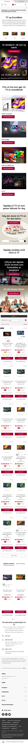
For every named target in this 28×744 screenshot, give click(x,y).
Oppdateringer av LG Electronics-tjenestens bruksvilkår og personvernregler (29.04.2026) (13, 10)
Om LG (20, 726)
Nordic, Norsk (7, 710)
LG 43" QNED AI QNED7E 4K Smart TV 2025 (20, 533)
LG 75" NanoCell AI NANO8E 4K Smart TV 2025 (21, 458)
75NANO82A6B (20, 499)
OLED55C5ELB (6, 384)
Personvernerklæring (6, 722)
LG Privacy (13, 728)
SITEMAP (4, 720)
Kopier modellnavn (10, 346)
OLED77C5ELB (6, 422)
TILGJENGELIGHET (5, 728)
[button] (7, 361)
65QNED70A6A (6, 460)
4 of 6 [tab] (7, 338)
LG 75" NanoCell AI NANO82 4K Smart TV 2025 (21, 496)
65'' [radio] (8, 341)
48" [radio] (6, 586)
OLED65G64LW (6, 346)
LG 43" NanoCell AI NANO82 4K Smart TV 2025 (7, 534)
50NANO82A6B (6, 499)
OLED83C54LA (7, 594)
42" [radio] (8, 586)
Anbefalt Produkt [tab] (8, 563)
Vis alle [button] (25, 324)
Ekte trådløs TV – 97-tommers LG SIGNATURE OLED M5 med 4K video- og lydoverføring (21, 345)
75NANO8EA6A (20, 461)
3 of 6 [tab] (20, 338)
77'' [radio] (6, 341)
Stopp (26, 78)
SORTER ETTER (4, 320)
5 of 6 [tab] (8, 338)
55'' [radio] (22, 454)
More (24, 668)
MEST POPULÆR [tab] (20, 563)
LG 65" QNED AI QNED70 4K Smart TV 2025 (7, 457)
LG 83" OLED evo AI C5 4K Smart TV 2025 (7, 590)
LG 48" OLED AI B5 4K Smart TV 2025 (20, 590)
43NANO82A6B (6, 537)
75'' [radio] (17, 454)
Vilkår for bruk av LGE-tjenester (14, 720)
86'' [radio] (19, 530)
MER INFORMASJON (14, 51)
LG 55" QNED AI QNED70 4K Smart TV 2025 (20, 419)
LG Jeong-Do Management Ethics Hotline (14, 741)
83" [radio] (4, 584)
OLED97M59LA (20, 347)
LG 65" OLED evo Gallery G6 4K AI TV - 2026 (7, 344)
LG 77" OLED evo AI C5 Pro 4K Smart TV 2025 (7, 419)
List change (26, 320)
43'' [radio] (17, 530)
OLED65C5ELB (20, 384)
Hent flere (14, 555)
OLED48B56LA (20, 594)
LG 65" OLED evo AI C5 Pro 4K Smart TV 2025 (21, 381)
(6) (25, 530)
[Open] (7, 356)
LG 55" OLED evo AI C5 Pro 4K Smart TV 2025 (7, 381)
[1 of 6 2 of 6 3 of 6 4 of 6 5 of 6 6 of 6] (7, 334)
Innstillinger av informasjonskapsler (9, 726)
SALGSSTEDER (7, 358)
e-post (3, 682)
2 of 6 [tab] (19, 338)
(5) (25, 454)
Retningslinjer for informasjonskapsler (10, 724)
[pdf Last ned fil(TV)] (5, 352)
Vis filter (13, 316)
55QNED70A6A (20, 422)
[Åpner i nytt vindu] (3, 714)
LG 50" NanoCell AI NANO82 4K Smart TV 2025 (7, 496)
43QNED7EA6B (20, 535)
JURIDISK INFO (15, 722)
